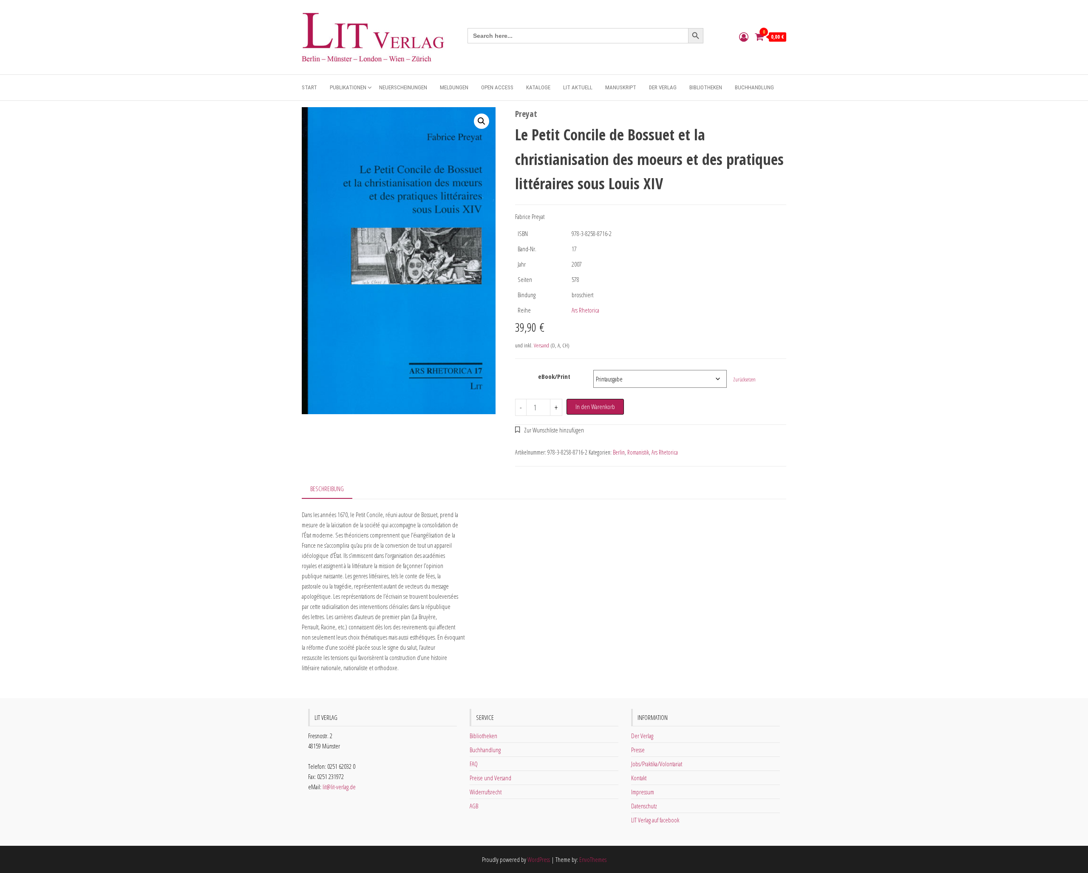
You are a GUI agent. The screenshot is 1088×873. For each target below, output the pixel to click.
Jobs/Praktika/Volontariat (656, 763)
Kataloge (538, 87)
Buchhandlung (754, 87)
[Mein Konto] (743, 36)
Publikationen (348, 87)
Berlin (619, 452)
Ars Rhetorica (585, 310)
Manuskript (620, 87)
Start (309, 87)
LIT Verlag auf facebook (655, 820)
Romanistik (638, 452)
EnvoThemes (592, 859)
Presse (638, 749)
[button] (481, 121)
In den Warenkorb (595, 406)
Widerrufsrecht (486, 792)
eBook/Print (554, 376)
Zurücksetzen (744, 379)
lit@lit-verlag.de (339, 786)
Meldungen (454, 87)
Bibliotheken (705, 87)
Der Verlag (663, 87)
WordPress (538, 859)
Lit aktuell (577, 87)
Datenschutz (644, 806)
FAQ (474, 763)
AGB (474, 806)
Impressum (642, 792)
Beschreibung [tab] (327, 488)
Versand (541, 345)
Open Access (497, 87)
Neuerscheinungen (403, 87)
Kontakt (638, 777)
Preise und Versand (490, 777)
